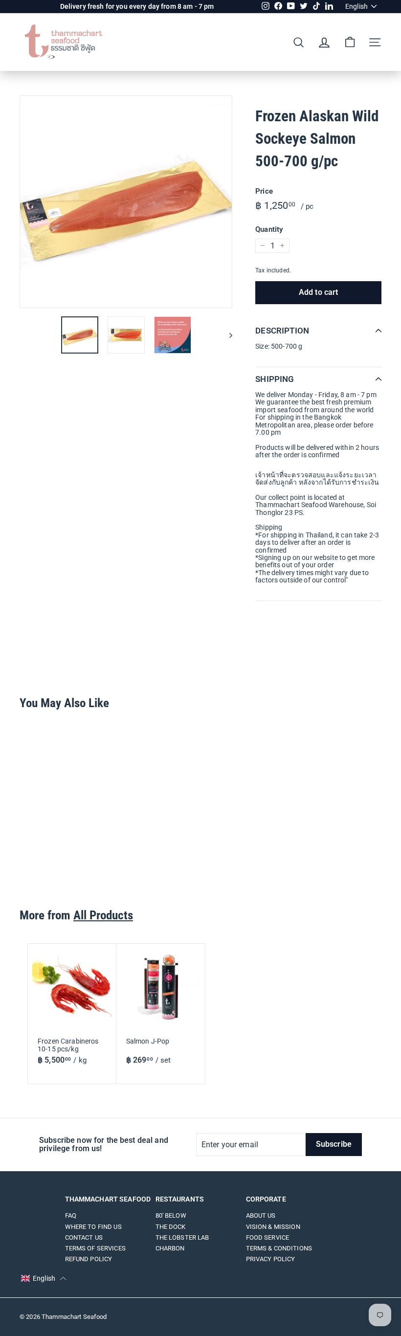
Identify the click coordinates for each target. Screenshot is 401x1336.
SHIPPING (274, 379)
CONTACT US (84, 1237)
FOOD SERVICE (268, 1237)
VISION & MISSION (273, 1226)
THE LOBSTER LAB (182, 1237)
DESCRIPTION (282, 330)
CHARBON (170, 1248)
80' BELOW (171, 1215)
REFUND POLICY (88, 1259)
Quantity (269, 229)
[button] (44, 1279)
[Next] (226, 335)
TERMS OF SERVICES (95, 1248)
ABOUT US (261, 1215)
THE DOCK (171, 1226)
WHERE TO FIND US (93, 1226)
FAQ (70, 1215)
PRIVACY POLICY (270, 1259)
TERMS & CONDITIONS (279, 1248)
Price (264, 191)
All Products (103, 915)
